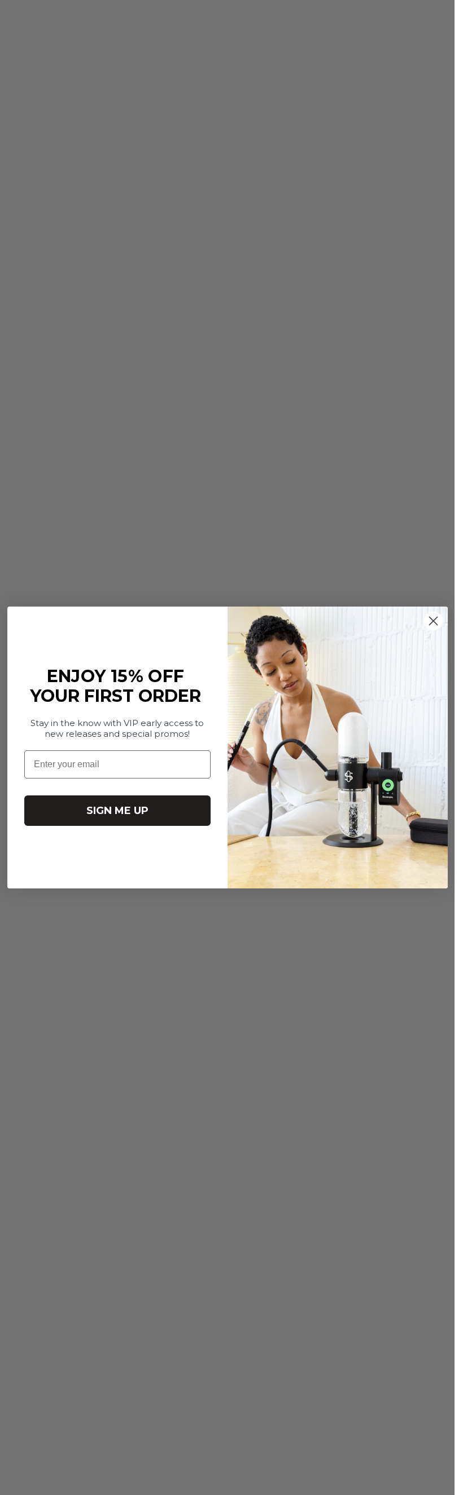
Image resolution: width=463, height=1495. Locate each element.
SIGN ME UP (117, 810)
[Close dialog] (433, 621)
